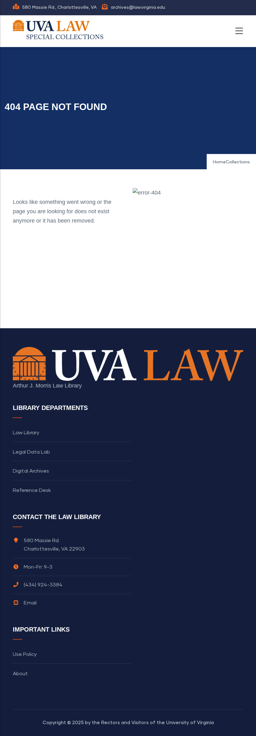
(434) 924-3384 (43, 584)
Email (30, 602)
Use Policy (25, 654)
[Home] (59, 29)
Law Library (26, 432)
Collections (238, 162)
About (20, 673)
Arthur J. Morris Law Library (47, 385)
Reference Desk (32, 490)
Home (219, 162)
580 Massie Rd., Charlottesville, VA (59, 7)
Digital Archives (31, 471)
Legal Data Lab (31, 452)
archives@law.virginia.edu (138, 7)
